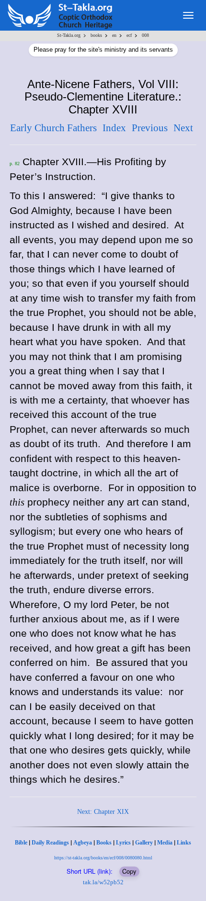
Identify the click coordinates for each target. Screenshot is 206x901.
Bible (21, 842)
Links (184, 842)
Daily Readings (50, 842)
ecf (129, 35)
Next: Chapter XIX (103, 811)
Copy (129, 871)
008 (145, 35)
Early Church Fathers (53, 128)
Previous (150, 128)
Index (114, 128)
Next (183, 128)
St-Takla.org (68, 35)
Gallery (144, 842)
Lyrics (123, 842)
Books (104, 842)
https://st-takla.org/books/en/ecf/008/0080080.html (103, 857)
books (96, 35)
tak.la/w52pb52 (103, 882)
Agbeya (82, 842)
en (114, 35)
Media (164, 842)
